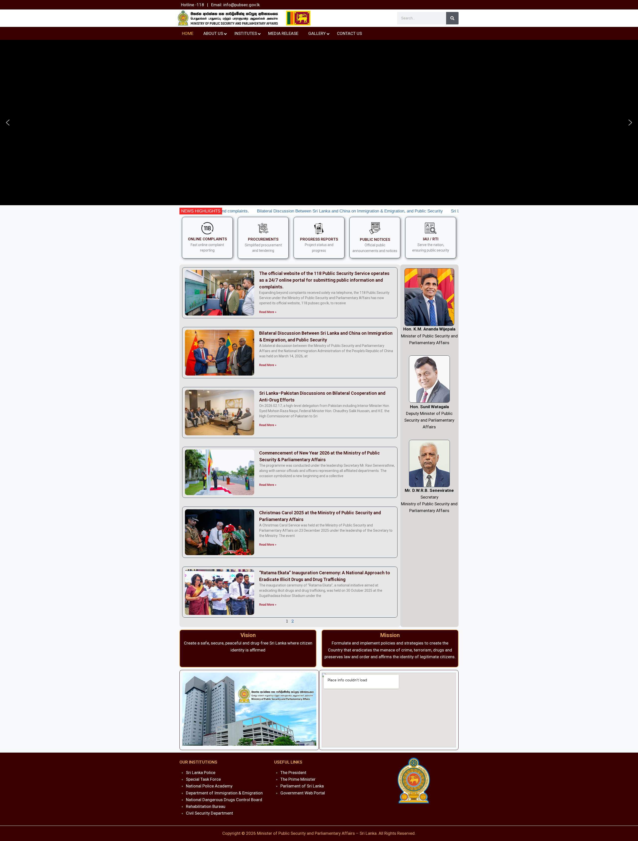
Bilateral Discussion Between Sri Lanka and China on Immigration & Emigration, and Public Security (272, 211)
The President (293, 772)
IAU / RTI (430, 239)
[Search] (452, 18)
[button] (8, 123)
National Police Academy (209, 785)
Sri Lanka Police (200, 772)
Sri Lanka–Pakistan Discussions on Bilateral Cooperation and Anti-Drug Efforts (446, 211)
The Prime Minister (298, 779)
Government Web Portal (302, 792)
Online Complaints (207, 239)
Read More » (267, 312)
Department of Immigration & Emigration (224, 792)
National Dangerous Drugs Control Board (224, 799)
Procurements (263, 239)
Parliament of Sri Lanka (302, 785)
